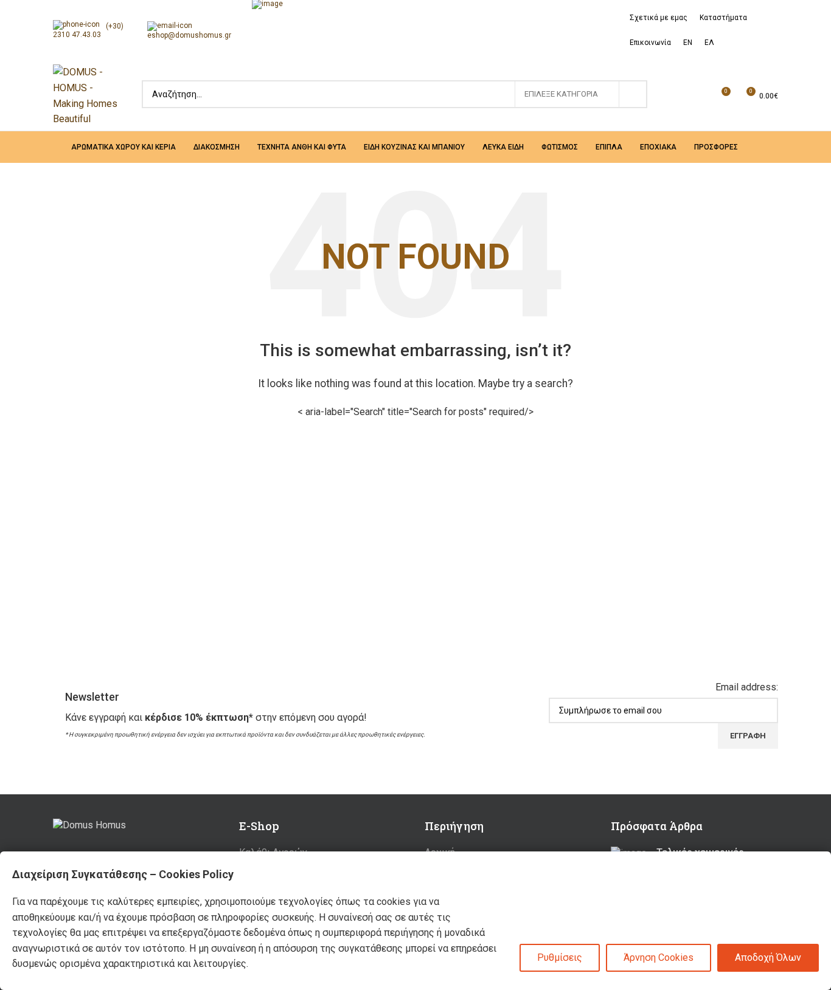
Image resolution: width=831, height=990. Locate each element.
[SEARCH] (633, 94)
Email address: (746, 687)
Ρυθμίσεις (559, 957)
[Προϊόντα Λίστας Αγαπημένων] (698, 96)
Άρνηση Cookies (659, 957)
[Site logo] (85, 95)
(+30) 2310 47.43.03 (88, 30)
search (394, 94)
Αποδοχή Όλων (768, 957)
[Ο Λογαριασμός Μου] (676, 96)
